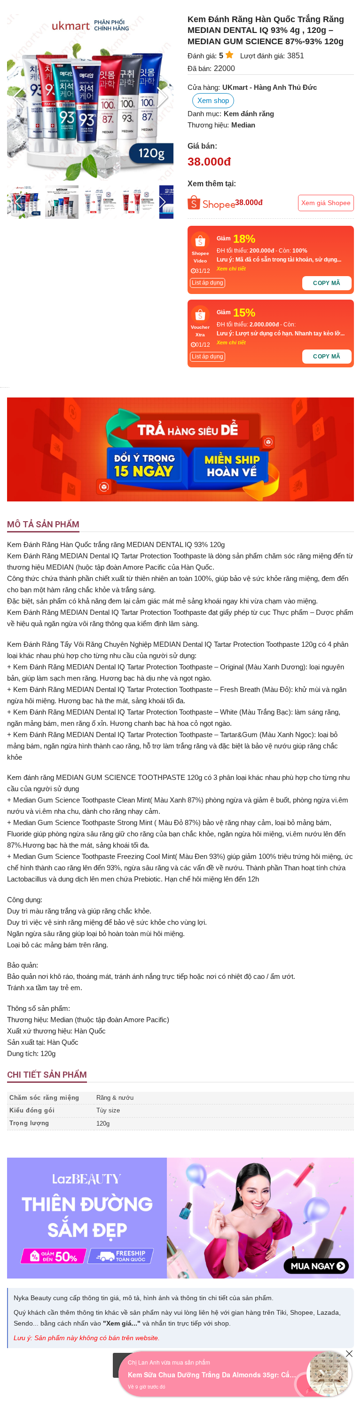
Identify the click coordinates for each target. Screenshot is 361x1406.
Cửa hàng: (204, 87)
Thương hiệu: (208, 125)
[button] (162, 97)
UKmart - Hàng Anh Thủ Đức (269, 87)
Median (243, 125)
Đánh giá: (202, 56)
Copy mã (327, 283)
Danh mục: (204, 114)
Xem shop (213, 100)
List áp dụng (207, 282)
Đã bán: (200, 68)
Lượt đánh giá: (262, 56)
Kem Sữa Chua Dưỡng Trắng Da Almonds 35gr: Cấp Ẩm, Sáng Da (212, 1374)
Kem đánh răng (249, 114)
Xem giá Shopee (326, 203)
